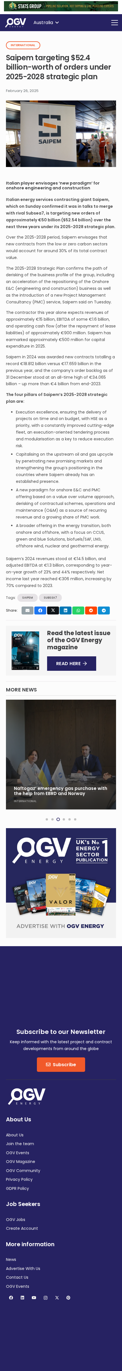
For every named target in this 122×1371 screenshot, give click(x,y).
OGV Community (23, 1170)
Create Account (22, 1228)
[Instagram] (46, 1298)
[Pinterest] (68, 1298)
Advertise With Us (23, 1268)
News (11, 1259)
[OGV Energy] (16, 22)
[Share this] (40, 610)
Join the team (20, 1144)
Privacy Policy (19, 1179)
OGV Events (17, 1153)
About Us (15, 1135)
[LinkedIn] (23, 1298)
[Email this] (27, 610)
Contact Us (17, 1277)
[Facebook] (11, 1298)
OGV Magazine (20, 1161)
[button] (46, 22)
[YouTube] (34, 1298)
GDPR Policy (17, 1188)
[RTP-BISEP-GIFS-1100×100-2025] (61, 10)
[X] (57, 1298)
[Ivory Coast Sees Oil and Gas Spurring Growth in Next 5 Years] (61, 754)
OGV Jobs (15, 1219)
